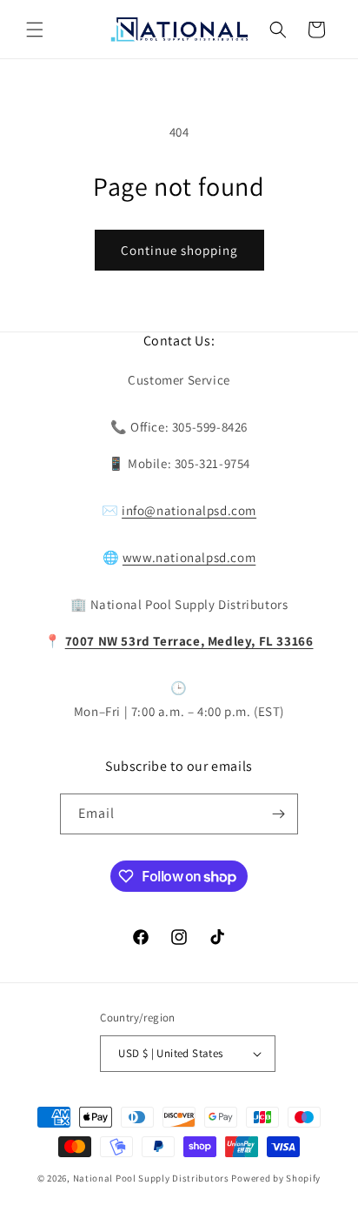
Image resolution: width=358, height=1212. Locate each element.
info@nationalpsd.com (189, 510)
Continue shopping (179, 250)
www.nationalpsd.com (189, 557)
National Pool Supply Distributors (151, 1178)
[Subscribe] (278, 813)
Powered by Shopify (276, 1178)
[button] (35, 29)
